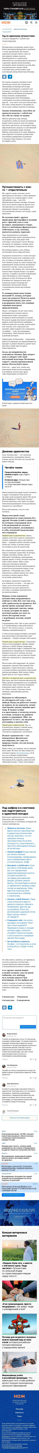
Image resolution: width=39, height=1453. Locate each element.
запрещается (6, 1436)
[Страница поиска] (31, 22)
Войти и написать (28, 1027)
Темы (19, 1416)
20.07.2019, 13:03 (11, 1067)
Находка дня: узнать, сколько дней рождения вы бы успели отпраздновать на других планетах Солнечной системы (18, 1148)
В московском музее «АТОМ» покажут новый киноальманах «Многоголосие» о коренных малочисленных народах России (18, 1137)
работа (4, 1153)
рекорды (5, 1163)
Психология (23, 997)
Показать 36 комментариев (19, 1118)
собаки (4, 1184)
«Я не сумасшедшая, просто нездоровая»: (17, 1306)
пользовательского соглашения (12, 1446)
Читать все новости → (13, 1195)
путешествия (8, 1000)
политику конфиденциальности (13, 1447)
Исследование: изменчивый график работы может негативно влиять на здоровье (17, 1158)
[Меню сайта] (36, 22)
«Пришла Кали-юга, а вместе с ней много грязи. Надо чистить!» (17, 1269)
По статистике (22, 753)
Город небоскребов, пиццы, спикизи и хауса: (17, 474)
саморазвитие (24, 1000)
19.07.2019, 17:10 (11, 1036)
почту (8, 1442)
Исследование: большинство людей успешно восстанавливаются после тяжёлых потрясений (17, 1178)
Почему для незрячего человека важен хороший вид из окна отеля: (19, 1342)
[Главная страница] (6, 22)
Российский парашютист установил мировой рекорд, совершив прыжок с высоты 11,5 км (17, 1168)
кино (4, 1131)
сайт (3, 1143)
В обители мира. (18, 483)
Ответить (5, 1059)
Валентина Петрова (20, 29)
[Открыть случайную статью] (26, 22)
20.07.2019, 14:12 (11, 1086)
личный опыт (7, 29)
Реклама (19, 1409)
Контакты (19, 1413)
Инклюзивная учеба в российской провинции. (18, 1380)
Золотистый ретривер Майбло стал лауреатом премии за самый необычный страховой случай (19, 1188)
